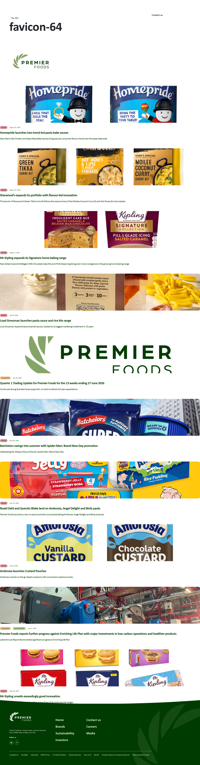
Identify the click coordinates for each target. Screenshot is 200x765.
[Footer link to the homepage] (20, 716)
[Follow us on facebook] (17, 742)
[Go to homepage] (20, 14)
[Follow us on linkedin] (11, 742)
